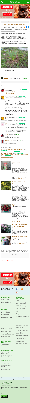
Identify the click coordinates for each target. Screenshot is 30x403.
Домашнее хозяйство (6, 360)
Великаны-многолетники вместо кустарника (19, 225)
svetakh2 (6, 78)
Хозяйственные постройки (6, 355)
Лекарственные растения (6, 315)
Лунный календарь (5, 314)
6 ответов (25, 78)
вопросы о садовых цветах (21, 29)
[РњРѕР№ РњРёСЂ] (28, 27)
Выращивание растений (21, 306)
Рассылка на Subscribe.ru (17, 292)
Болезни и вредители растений (22, 316)
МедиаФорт (9, 385)
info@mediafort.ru (4, 393)
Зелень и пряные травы (21, 303)
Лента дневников (5, 299)
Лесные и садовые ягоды (21, 302)
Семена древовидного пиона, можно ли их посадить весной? (15, 154)
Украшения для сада (20, 341)
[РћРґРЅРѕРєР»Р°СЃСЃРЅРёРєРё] (24, 27)
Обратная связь (5, 387)
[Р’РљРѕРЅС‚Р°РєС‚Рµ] (26, 27)
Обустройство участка (21, 324)
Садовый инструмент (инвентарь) (5, 346)
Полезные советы (5, 319)
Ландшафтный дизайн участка (22, 325)
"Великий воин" (16, 162)
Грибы (17, 311)
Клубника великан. (17, 205)
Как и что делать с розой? (6, 153)
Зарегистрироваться (7, 260)
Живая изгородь (19, 332)
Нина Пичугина (14, 390)
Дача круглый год (5, 363)
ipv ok (6, 123)
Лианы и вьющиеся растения (7, 333)
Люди (2, 305)
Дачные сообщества (5, 300)
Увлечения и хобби (5, 367)
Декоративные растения (12, 24)
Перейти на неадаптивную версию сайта (15, 21)
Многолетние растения (6, 331)
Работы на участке (5, 362)
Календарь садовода (5, 312)
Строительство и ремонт (7, 350)
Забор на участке (19, 333)
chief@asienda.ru (21, 390)
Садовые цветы (22, 24)
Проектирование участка (21, 338)
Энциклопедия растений (6, 311)
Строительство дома (5, 352)
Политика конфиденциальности (9, 388)
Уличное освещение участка (22, 335)
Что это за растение (5, 151)
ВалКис (6, 96)
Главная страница (6, 297)
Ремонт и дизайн (4, 353)
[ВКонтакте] (17, 289)
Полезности (4, 309)
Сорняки (17, 309)
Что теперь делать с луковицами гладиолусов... (11, 149)
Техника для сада (5, 344)
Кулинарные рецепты (5, 369)
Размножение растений (20, 308)
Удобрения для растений (21, 313)
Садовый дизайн (19, 336)
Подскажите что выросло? (7, 157)
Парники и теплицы (20, 317)
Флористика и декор (5, 337)
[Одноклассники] (22, 289)
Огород (17, 300)
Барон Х (6, 134)
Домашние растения (5, 336)
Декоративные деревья (6, 326)
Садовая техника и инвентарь (6, 342)
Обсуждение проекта (15, 379)
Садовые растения (19, 305)
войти (4, 261)
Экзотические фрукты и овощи (7, 334)
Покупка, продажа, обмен (6, 317)
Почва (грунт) (18, 314)
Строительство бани (5, 356)
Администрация (14, 387)
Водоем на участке (20, 328)
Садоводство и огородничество (20, 298)
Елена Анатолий (8, 140)
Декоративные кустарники (6, 328)
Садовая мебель (19, 340)
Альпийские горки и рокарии (21, 330)
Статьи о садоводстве (6, 302)
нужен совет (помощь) (10, 29)
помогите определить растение (8, 31)
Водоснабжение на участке (21, 343)
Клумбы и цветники (20, 327)
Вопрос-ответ (3, 24)
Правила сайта (23, 387)
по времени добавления (24, 85)
